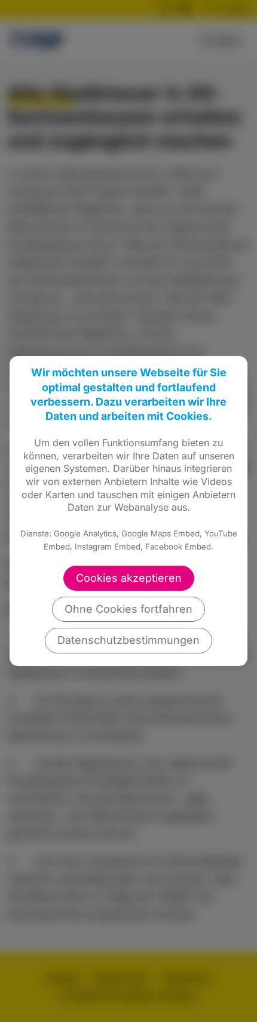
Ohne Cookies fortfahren (128, 609)
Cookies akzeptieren (129, 578)
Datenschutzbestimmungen (128, 640)
